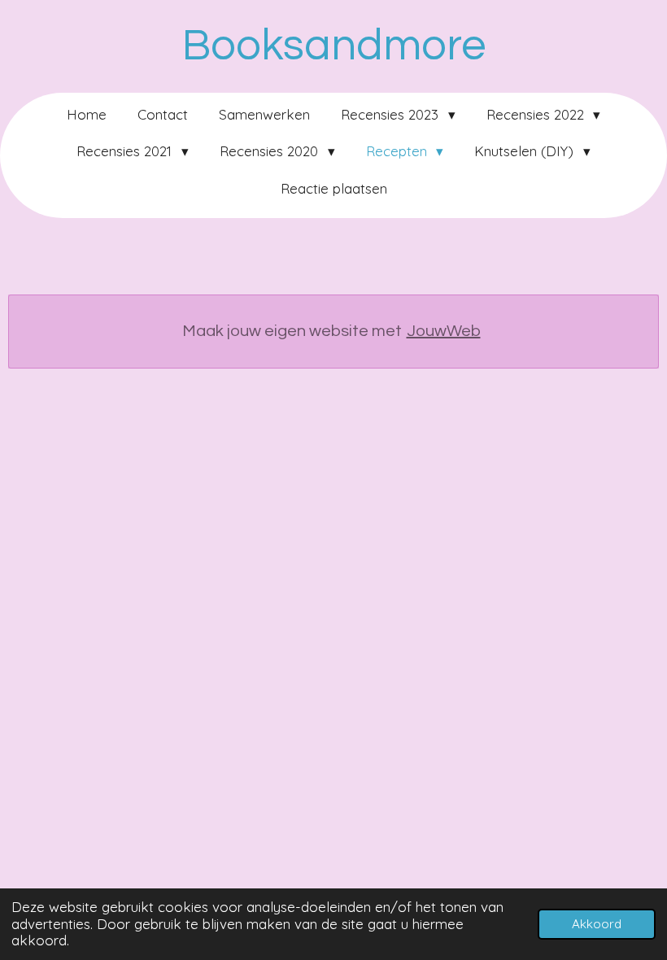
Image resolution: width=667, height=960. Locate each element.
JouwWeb (444, 331)
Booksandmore (334, 46)
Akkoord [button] (596, 924)
